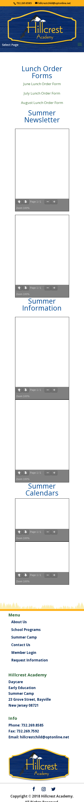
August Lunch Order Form (42, 102)
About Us (19, 622)
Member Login (23, 652)
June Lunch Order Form (42, 83)
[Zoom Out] (48, 201)
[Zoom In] (54, 201)
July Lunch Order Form (42, 93)
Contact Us (20, 644)
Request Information (29, 660)
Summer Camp (24, 637)
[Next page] (26, 201)
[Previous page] (19, 201)
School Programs (26, 629)
